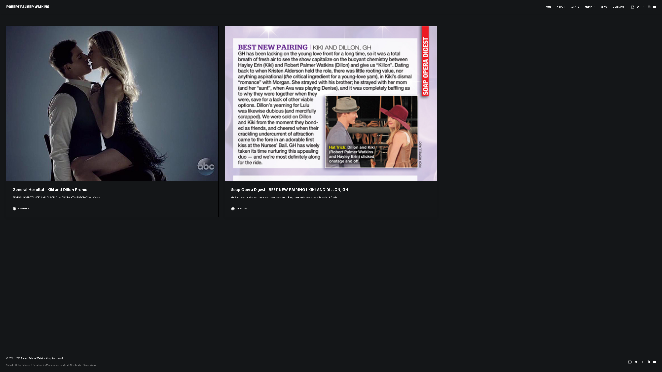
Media (588, 6)
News (603, 6)
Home (548, 6)
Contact (618, 6)
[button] (633, 7)
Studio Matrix (89, 365)
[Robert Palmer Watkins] (27, 7)
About (561, 6)
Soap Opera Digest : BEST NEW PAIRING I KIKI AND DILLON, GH (289, 190)
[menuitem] (548, 7)
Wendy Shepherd (71, 365)
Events (574, 6)
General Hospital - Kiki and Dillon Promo (50, 190)
